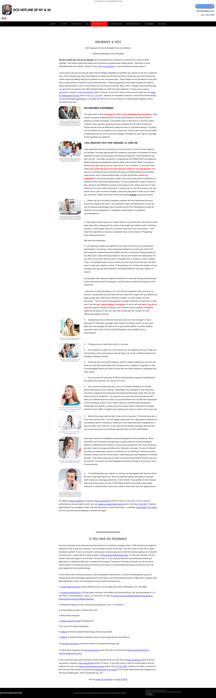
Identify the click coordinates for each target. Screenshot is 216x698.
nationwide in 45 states (106, 669)
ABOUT (53, 24)
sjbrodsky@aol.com (205, 10)
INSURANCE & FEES (99, 24)
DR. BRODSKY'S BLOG (133, 24)
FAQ (87, 24)
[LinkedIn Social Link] (3, 19)
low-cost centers (91, 650)
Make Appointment (205, 6)
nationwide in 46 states (146, 507)
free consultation (102, 500)
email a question (133, 659)
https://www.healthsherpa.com (114, 555)
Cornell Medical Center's (70, 586)
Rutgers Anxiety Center (70, 621)
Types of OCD (121, 679)
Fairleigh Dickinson (70, 643)
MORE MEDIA (149, 24)
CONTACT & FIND (116, 24)
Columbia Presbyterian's (70, 592)
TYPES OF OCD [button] (76, 24)
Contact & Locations (104, 679)
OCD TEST (63, 24)
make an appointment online (111, 504)
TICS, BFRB (162, 24)
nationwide (81, 98)
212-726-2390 (207, 14)
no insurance (108, 66)
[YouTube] (5, 19)
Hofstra (63, 631)
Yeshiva (63, 637)
